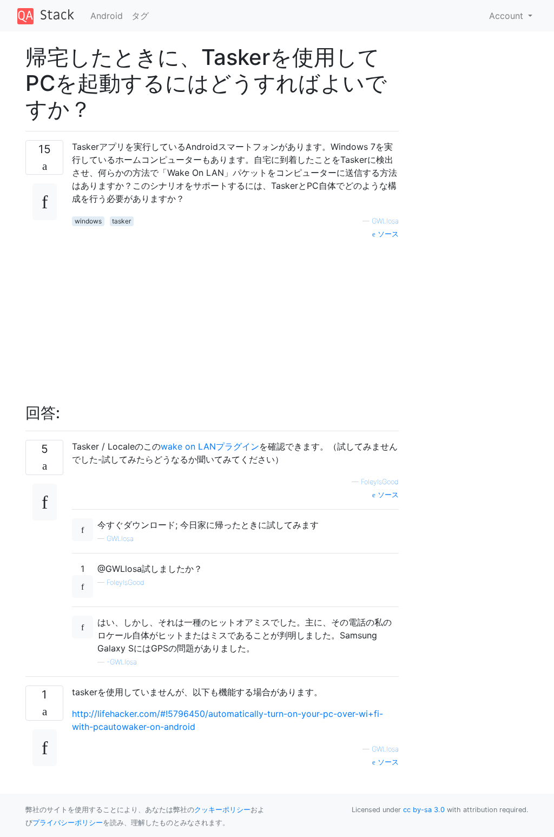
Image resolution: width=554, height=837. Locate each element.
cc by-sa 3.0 (424, 810)
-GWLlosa (122, 662)
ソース (387, 234)
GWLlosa (385, 221)
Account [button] (507, 15)
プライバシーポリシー (67, 823)
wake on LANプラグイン (210, 446)
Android (106, 15)
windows (88, 221)
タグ (140, 15)
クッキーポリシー (222, 810)
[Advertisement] (235, 315)
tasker (121, 221)
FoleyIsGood (380, 482)
